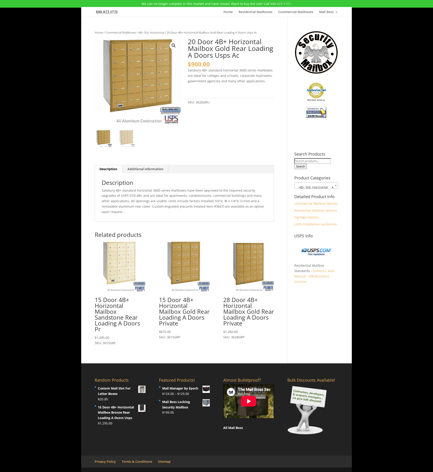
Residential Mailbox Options (315, 210)
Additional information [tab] (145, 169)
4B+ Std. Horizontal (151, 32)
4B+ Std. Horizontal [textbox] (315, 187)
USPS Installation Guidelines (315, 224)
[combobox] (316, 185)
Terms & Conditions (137, 461)
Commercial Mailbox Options (316, 203)
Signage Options (306, 217)
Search (300, 166)
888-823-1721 (280, 4)
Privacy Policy (105, 461)
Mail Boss (326, 12)
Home (228, 12)
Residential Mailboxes (255, 12)
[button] (174, 45)
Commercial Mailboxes (295, 12)
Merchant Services (316, 100)
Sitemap (164, 461)
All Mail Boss (233, 428)
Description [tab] (108, 169)
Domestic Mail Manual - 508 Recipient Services (314, 276)
